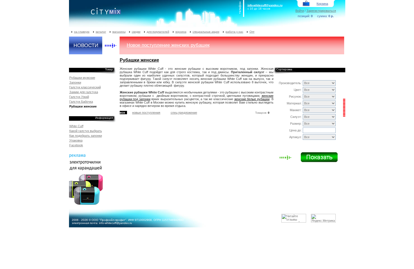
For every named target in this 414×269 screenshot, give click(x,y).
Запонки (75, 82)
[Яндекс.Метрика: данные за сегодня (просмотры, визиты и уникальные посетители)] (323, 218)
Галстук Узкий (79, 96)
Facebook (76, 145)
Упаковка (76, 140)
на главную (82, 31)
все (122, 112)
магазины (119, 31)
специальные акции (206, 31)
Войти (299, 10)
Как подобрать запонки (85, 135)
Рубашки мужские (82, 77)
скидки (136, 31)
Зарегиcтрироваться (321, 10)
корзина (180, 31)
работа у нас (234, 31)
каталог (101, 31)
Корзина (322, 3)
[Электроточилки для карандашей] (86, 203)
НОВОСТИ (86, 45)
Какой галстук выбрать (85, 131)
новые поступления (146, 112)
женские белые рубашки (252, 99)
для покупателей (158, 31)
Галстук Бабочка (81, 101)
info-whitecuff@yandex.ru (265, 5)
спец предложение (184, 112)
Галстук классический (85, 87)
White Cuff (76, 126)
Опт (252, 31)
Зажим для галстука (83, 92)
